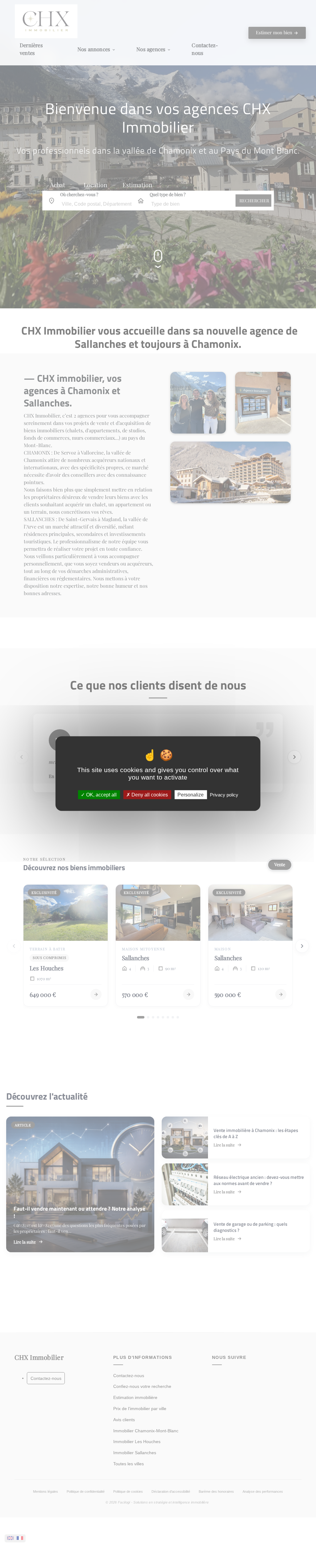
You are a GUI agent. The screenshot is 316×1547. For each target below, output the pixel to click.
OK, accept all (101, 794)
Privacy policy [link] (224, 794)
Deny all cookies (149, 794)
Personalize (190, 794)
